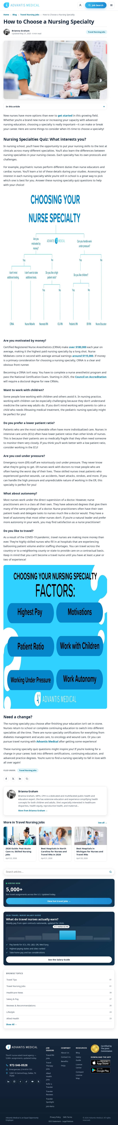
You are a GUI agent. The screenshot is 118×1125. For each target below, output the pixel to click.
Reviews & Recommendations (59, 1005)
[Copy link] (27, 779)
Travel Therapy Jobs (49, 1065)
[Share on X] (13, 779)
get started (65, 115)
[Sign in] (80, 5)
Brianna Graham (20, 30)
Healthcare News (59, 992)
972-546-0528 (18, 1065)
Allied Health (59, 1018)
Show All (10, 1024)
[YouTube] (32, 1081)
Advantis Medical (47, 741)
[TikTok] (26, 1081)
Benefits (64, 1061)
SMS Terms (67, 1117)
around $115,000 (82, 356)
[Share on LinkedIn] (20, 779)
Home (6, 14)
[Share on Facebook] (6, 779)
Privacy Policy (55, 1117)
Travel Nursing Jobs (29, 14)
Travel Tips (59, 979)
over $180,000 (77, 347)
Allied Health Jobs (49, 1076)
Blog (15, 14)
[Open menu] (111, 5)
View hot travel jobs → (59, 901)
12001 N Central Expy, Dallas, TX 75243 (22, 1074)
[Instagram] (14, 1081)
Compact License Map (80, 1075)
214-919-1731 (26, 1069)
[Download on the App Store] (100, 1063)
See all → (102, 822)
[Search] (111, 872)
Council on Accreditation (90, 377)
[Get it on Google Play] (100, 1070)
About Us (65, 1052)
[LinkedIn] (8, 1081)
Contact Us (66, 1057)
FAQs (63, 1065)
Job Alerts (50, 1106)
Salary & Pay (59, 999)
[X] (38, 1081)
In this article (13, 106)
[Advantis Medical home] (21, 5)
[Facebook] (20, 1081)
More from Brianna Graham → (33, 810)
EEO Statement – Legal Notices (61, 1121)
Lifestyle (59, 1012)
